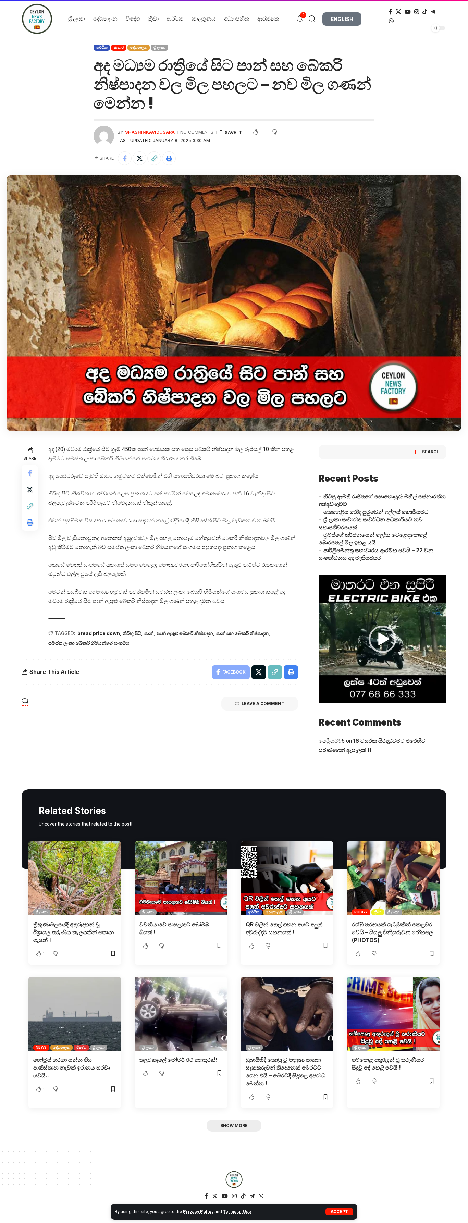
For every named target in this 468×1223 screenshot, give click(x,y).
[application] (382, 639)
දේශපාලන (138, 47)
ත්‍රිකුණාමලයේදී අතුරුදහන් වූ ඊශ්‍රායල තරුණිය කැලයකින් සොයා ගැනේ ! (73, 932)
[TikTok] (425, 11)
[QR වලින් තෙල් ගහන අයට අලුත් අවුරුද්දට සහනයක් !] (287, 878)
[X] (398, 11)
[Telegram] (433, 11)
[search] (315, 19)
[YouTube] (407, 11)
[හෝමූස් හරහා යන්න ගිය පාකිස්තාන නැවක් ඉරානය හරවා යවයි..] (74, 1014)
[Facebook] (390, 11)
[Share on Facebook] (125, 158)
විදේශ (81, 1047)
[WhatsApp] (391, 21)
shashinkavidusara (150, 132)
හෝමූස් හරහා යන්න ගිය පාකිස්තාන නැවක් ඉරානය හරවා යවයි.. (71, 1067)
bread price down (98, 633)
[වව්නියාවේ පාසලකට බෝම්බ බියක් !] (181, 878)
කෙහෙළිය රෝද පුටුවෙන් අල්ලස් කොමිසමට (376, 511)
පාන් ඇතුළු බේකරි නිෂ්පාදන (185, 633)
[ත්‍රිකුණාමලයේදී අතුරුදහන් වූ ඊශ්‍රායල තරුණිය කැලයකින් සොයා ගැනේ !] (74, 878)
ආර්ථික (102, 47)
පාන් (148, 633)
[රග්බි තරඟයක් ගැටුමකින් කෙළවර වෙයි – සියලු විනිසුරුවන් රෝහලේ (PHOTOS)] (393, 878)
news (41, 1047)
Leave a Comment (263, 703)
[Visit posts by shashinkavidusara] (104, 136)
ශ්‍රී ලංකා (159, 47)
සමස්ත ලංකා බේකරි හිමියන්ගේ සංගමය (88, 643)
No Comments (196, 132)
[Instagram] (416, 11)
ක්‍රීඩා (377, 912)
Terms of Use (237, 1211)
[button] (382, 639)
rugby (361, 912)
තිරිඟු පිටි (132, 633)
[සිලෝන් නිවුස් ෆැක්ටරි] (234, 1179)
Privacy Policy (198, 1211)
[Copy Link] (154, 158)
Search (431, 451)
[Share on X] (139, 158)
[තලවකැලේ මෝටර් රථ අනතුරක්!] (181, 1014)
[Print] (169, 158)
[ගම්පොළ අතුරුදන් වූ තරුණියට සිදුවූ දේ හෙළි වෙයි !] (393, 1014)
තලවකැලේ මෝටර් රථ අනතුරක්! (178, 1059)
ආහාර (119, 47)
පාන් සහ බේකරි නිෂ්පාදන (242, 633)
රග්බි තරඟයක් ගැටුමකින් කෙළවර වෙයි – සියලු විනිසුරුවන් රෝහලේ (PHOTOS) (392, 932)
